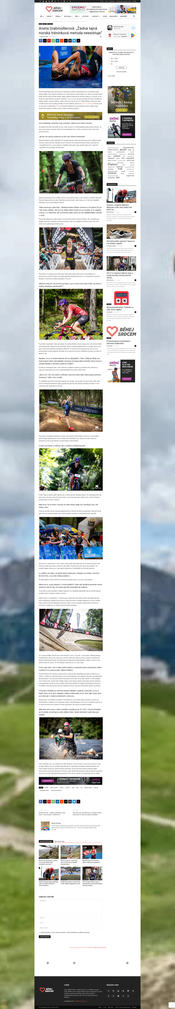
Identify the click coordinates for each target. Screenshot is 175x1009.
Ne (111, 64)
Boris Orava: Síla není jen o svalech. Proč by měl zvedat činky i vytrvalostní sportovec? (48, 862)
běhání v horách (112, 160)
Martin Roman (44, 36)
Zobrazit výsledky (121, 72)
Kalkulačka (113, 16)
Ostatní (85, 16)
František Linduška (111, 246)
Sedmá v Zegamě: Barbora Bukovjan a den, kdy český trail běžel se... (119, 207)
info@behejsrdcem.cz (80, 1001)
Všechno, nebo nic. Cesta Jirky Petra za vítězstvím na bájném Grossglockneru (69, 862)
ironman (67, 787)
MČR (123, 158)
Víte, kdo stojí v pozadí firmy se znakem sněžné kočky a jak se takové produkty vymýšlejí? (87, 813)
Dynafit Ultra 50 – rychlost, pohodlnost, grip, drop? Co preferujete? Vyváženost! (52, 813)
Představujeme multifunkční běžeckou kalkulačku (118, 342)
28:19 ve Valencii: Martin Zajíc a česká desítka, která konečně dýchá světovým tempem (92, 883)
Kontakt (134, 1)
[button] (134, 16)
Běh (41, 16)
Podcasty (95, 16)
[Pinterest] (49, 41)
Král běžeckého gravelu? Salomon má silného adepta (121, 242)
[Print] (70, 41)
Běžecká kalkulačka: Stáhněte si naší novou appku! (120, 308)
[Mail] (49, 1)
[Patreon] (52, 1)
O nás (106, 1)
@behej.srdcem (100, 947)
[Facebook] (40, 1)
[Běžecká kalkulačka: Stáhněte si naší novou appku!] (121, 297)
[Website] (70, 1)
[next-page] (43, 889)
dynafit (123, 149)
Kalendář (123, 16)
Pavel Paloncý (131, 156)
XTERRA (46, 787)
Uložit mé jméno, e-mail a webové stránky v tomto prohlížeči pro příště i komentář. (65, 932)
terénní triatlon (54, 787)
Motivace (67, 16)
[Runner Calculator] (109, 37)
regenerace (130, 175)
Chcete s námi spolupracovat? (123, 1)
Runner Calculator (120, 34)
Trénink (109, 304)
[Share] (58, 1)
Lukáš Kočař (131, 173)
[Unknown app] (109, 30)
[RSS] (55, 1)
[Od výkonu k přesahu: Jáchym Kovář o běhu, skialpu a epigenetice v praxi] (70, 873)
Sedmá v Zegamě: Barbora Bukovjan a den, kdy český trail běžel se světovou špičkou (48, 883)
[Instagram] (43, 1)
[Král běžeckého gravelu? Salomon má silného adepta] (121, 231)
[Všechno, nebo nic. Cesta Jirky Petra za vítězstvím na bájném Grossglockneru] (70, 852)
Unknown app (118, 27)
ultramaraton (128, 147)
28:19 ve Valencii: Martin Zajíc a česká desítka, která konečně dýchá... (120, 275)
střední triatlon (88, 787)
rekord (118, 158)
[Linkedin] (46, 1)
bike (77, 787)
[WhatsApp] (53, 41)
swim (73, 787)
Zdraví (49, 16)
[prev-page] (40, 889)
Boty (108, 238)
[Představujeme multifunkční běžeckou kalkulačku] (121, 331)
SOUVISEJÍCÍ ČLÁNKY (46, 841)
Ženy (76, 16)
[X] (67, 1)
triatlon (61, 787)
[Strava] (61, 1)
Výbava (57, 16)
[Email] (66, 41)
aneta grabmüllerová (56, 790)
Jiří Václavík (109, 312)
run (81, 787)
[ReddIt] (61, 41)
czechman (131, 171)
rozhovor (96, 787)
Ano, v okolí (114, 61)
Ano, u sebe (114, 58)
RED (57, 106)
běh (118, 177)
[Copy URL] (78, 41)
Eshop (105, 16)
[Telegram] (64, 1)
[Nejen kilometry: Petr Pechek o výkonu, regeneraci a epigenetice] (92, 852)
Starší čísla (112, 1)
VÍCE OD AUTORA (59, 841)
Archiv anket (111, 76)
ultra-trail (130, 160)
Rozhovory (50, 24)
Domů (101, 1)
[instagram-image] (47, 963)
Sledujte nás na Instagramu (81, 947)
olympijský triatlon (44, 790)
